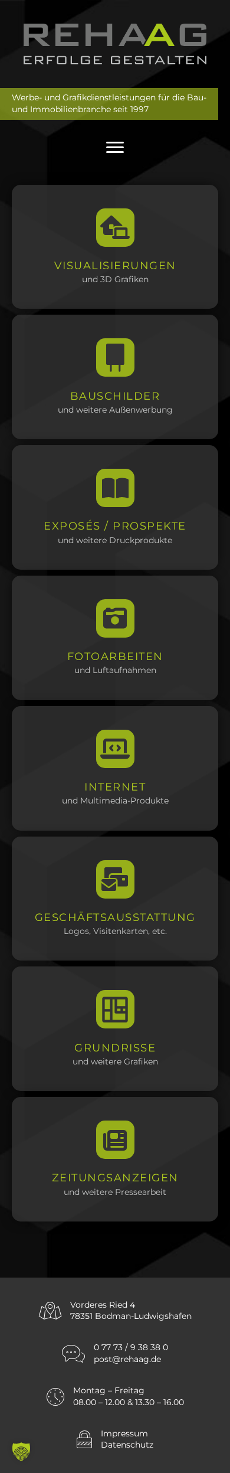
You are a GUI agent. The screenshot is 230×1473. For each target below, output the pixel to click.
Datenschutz (127, 1444)
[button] (21, 1451)
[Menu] (115, 148)
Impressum (124, 1433)
